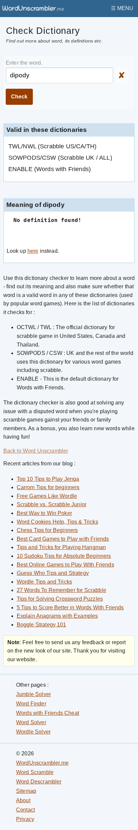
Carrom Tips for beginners (48, 487)
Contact (25, 810)
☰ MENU (122, 8)
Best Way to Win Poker (44, 513)
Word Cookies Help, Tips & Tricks (57, 522)
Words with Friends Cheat (47, 713)
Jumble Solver (33, 694)
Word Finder (31, 703)
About (23, 800)
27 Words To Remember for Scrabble (61, 590)
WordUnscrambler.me (42, 763)
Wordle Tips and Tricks (44, 582)
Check (19, 96)
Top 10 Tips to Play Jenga (48, 479)
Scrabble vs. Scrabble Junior (51, 504)
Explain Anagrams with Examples (57, 616)
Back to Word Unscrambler (35, 451)
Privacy (25, 819)
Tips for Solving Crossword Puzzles (60, 599)
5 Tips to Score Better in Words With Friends (70, 607)
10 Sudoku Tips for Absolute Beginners (64, 556)
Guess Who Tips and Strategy (53, 573)
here (33, 251)
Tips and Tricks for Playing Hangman (61, 547)
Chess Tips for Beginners (47, 530)
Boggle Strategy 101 (41, 624)
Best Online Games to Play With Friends (65, 565)
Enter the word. (24, 63)
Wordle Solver (33, 732)
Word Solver (31, 722)
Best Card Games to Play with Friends (63, 539)
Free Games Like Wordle (47, 496)
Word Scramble (35, 772)
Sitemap (26, 791)
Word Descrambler (39, 781)
